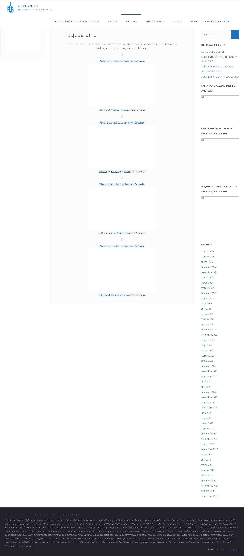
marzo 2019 (207, 464)
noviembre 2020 (209, 397)
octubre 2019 (208, 444)
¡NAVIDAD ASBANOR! (212, 71)
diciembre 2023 (208, 293)
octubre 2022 (208, 340)
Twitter (25, 514)
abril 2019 (206, 459)
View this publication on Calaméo (122, 61)
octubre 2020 (208, 402)
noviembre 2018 (209, 485)
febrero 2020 (207, 428)
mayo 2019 (206, 454)
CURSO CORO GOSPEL (212, 51)
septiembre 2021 (209, 376)
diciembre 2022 (208, 329)
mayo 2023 (206, 303)
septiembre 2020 (209, 407)
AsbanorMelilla (28, 6)
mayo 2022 (206, 345)
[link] (236, 21)
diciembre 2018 (208, 480)
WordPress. (234, 549)
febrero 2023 (207, 319)
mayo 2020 (206, 418)
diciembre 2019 (208, 433)
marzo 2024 (207, 282)
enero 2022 (207, 360)
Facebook (10, 514)
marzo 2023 (207, 313)
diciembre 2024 (208, 267)
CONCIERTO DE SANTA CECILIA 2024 (220, 76)
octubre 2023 (208, 298)
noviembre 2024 (209, 272)
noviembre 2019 (209, 438)
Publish (103, 110)
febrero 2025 (207, 256)
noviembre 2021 (209, 371)
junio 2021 (206, 381)
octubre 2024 (208, 277)
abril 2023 (206, 308)
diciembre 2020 (208, 392)
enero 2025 (207, 261)
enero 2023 (207, 324)
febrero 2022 (207, 355)
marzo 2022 (207, 350)
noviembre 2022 (209, 334)
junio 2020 (206, 412)
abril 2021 (206, 386)
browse (127, 110)
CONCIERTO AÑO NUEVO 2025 (217, 66)
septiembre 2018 (209, 496)
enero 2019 (207, 475)
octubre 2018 (208, 490)
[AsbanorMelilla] (10, 7)
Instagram (41, 514)
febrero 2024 (207, 287)
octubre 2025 (208, 251)
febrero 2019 (207, 470)
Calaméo (115, 110)
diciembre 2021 (208, 366)
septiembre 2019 (209, 449)
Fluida (223, 549)
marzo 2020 (207, 423)
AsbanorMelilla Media (65, 514)
